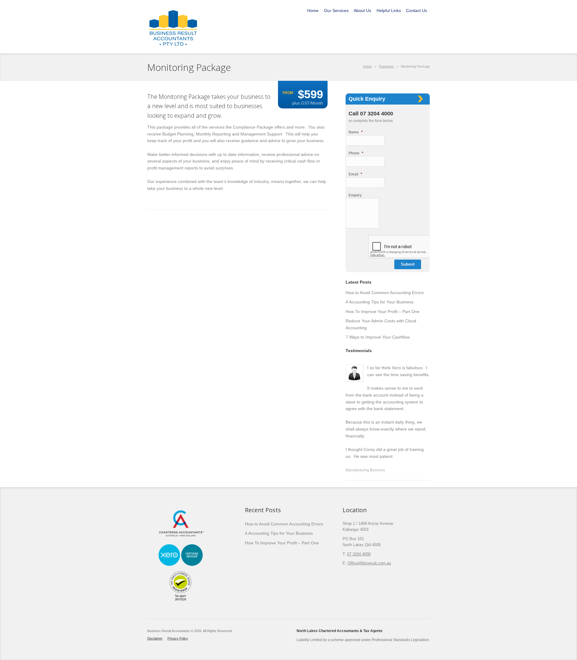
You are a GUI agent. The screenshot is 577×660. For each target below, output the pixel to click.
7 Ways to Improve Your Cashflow (378, 337)
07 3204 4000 (359, 554)
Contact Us (416, 10)
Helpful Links (389, 10)
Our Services (336, 10)
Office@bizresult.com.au (369, 563)
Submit (407, 264)
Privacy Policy (177, 638)
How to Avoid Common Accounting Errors (385, 292)
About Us (362, 10)
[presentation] (414, 247)
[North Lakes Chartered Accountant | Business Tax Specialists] (173, 26)
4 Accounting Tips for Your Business (380, 302)
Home (313, 10)
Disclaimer (155, 638)
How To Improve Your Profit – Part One (383, 311)
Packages (386, 66)
